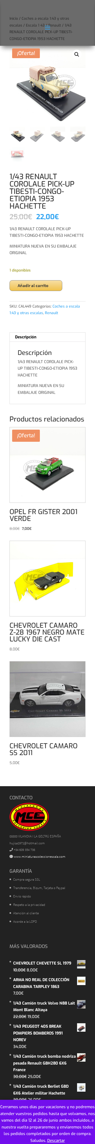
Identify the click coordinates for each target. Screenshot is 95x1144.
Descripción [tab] (25, 337)
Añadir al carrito (33, 285)
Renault (51, 312)
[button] (77, 54)
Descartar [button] (56, 1140)
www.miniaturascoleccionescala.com (39, 856)
